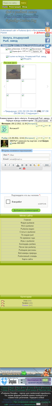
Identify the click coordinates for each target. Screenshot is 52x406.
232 (24, 111)
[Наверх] (47, 401)
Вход (24, 7)
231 (20, 111)
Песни (38, 388)
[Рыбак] (4, 147)
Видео (12, 388)
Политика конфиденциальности (17, 400)
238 (46, 111)
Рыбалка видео (27, 229)
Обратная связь (44, 390)
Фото (24, 388)
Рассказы (46, 388)
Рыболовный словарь (27, 256)
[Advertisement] (26, 280)
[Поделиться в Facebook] (47, 40)
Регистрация (15, 7)
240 (18, 113)
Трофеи (25, 303)
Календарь (21, 390)
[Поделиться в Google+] (47, 51)
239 (15, 113)
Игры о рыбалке (27, 241)
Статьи (31, 388)
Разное (25, 305)
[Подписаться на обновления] (26, 376)
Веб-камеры (32, 390)
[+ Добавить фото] (42, 33)
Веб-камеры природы (27, 253)
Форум (12, 390)
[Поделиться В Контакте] (47, 24)
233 (27, 111)
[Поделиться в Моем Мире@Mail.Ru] (47, 35)
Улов (25, 301)
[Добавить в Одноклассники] (47, 29)
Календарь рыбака (27, 244)
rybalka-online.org (16, 404)
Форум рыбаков (27, 223)
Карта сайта (27, 259)
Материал (32, 124)
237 (43, 111)
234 (31, 111)
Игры (18, 388)
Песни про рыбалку (27, 247)
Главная (27, 220)
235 (34, 111)
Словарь (4, 390)
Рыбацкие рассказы (27, 250)
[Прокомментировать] (26, 59)
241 (22, 113)
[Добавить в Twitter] (47, 46)
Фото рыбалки (27, 226)
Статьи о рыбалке (27, 232)
